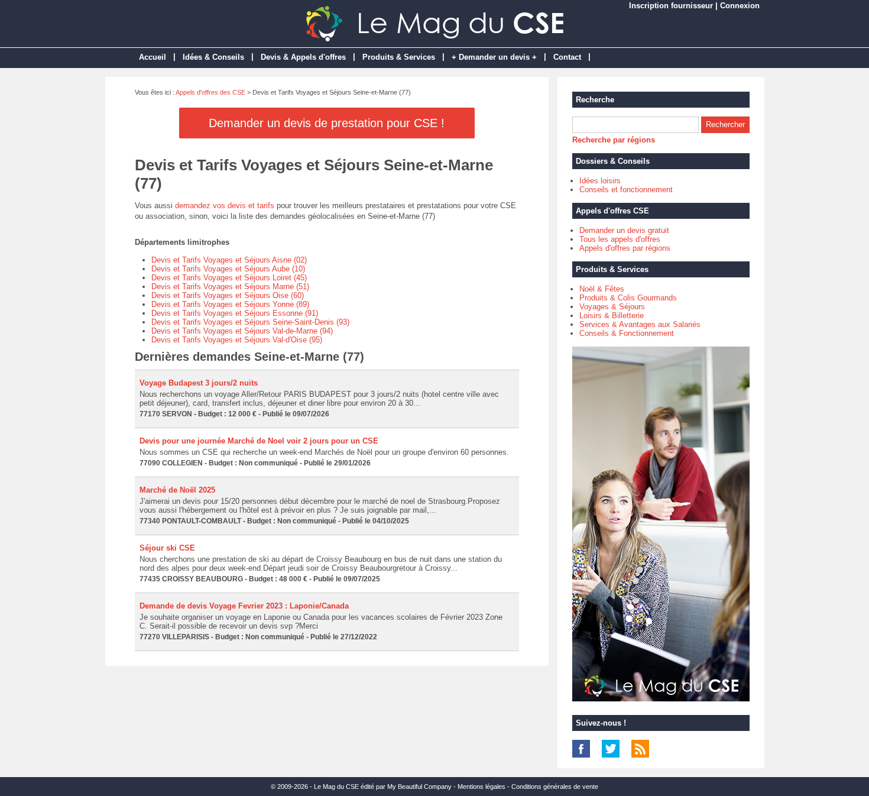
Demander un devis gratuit (624, 230)
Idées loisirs (600, 180)
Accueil (152, 57)
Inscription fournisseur (671, 5)
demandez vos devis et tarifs (224, 205)
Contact (567, 57)
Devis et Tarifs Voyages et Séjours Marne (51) (230, 286)
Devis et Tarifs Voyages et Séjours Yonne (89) (230, 304)
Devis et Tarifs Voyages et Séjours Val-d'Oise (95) (236, 339)
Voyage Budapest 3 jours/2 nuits (199, 382)
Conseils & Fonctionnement (626, 333)
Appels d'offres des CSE (210, 92)
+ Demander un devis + (494, 57)
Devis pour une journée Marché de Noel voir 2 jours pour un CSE (259, 440)
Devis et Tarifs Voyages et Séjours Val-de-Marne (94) (242, 330)
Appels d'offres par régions (624, 248)
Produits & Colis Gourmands (628, 297)
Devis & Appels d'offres (303, 57)
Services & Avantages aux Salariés (640, 324)
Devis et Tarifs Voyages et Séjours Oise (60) (227, 295)
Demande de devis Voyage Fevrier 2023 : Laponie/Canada (244, 605)
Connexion (740, 5)
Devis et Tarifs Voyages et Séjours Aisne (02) (229, 259)
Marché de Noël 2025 (177, 490)
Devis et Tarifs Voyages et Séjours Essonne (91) (234, 313)
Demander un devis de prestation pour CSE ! (327, 123)
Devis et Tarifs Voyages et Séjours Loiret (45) (229, 277)
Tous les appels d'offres (619, 239)
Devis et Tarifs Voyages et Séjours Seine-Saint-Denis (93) (250, 322)
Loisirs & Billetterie (611, 315)
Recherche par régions (613, 139)
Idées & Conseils (213, 57)
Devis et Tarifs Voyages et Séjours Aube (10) (228, 268)
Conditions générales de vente (554, 786)
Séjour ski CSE (167, 547)
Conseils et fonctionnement (626, 189)
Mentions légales (481, 786)
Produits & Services (398, 57)
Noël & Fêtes (601, 288)
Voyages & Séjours (612, 306)
